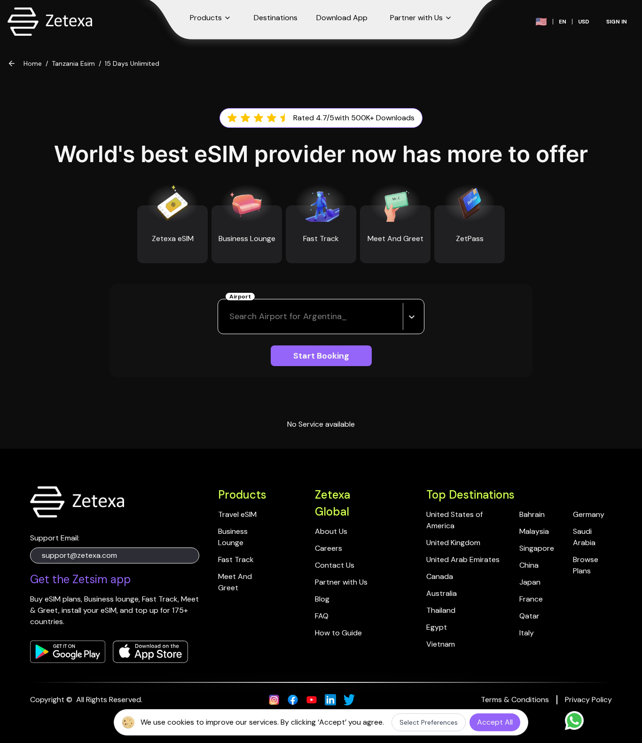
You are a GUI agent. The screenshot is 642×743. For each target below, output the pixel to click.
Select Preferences (428, 722)
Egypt (436, 627)
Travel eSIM (237, 514)
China (529, 565)
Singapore (536, 548)
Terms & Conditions (515, 699)
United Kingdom (453, 542)
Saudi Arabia (584, 536)
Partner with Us (341, 582)
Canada (439, 576)
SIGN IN (616, 21)
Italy (526, 633)
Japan (529, 582)
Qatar (529, 616)
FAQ (322, 616)
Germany (588, 514)
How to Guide (338, 633)
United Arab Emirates (463, 559)
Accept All (495, 722)
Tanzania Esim (73, 63)
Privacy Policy (588, 699)
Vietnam (440, 644)
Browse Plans (586, 565)
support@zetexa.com (79, 555)
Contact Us (334, 565)
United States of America (455, 520)
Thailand (440, 610)
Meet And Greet (236, 582)
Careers (328, 548)
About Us (331, 531)
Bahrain (532, 514)
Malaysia (534, 531)
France (531, 599)
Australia (441, 593)
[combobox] (230, 316)
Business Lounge (234, 536)
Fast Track (236, 559)
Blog (322, 599)
